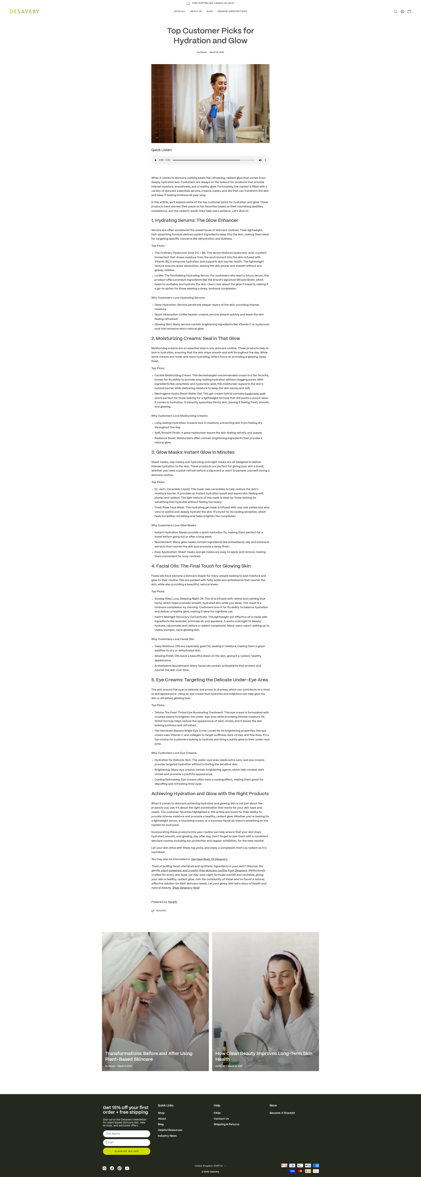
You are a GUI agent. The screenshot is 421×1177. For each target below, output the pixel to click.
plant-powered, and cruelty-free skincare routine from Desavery (204, 870)
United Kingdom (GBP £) (209, 1165)
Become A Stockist (282, 1113)
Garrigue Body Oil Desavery (209, 859)
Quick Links (165, 1105)
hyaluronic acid (254, 393)
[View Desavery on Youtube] (127, 1168)
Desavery (214, 1172)
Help (217, 1105)
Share (161, 911)
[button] (180, 11)
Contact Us (221, 1118)
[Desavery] (24, 11)
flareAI (172, 902)
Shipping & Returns (226, 1124)
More (273, 1105)
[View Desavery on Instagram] (104, 1168)
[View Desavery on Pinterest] (119, 1168)
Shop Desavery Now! (185, 888)
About (162, 1118)
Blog (161, 1124)
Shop (161, 1113)
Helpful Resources (170, 1130)
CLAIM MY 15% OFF (127, 1151)
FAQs (217, 1113)
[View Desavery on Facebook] (112, 1168)
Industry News (167, 1135)
